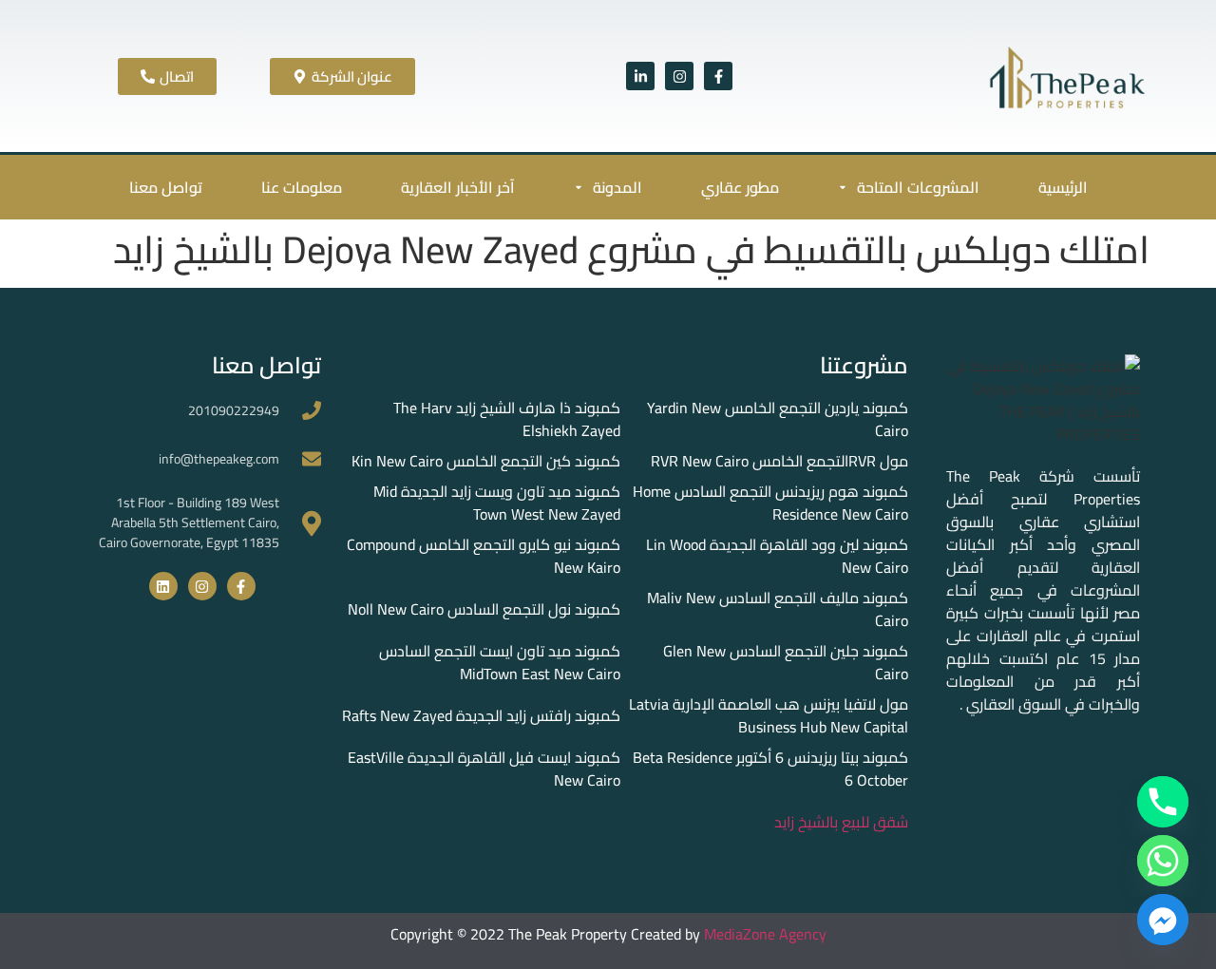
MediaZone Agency (765, 934)
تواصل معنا (165, 187)
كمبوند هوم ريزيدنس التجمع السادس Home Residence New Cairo (770, 502)
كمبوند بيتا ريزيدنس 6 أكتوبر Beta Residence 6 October (770, 768)
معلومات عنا (301, 187)
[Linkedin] (163, 586)
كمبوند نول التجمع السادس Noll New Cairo (484, 609)
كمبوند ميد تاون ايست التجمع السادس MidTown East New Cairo (499, 662)
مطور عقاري (740, 187)
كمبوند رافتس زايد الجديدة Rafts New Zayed (481, 715)
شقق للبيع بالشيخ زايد (841, 822)
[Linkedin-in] (640, 76)
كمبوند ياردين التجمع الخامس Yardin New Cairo (777, 419)
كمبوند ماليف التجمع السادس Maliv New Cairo (777, 609)
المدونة (617, 187)
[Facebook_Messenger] (1162, 919)
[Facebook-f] (718, 76)
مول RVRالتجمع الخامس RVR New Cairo (779, 460)
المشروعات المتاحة (918, 187)
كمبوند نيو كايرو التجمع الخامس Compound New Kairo (483, 555)
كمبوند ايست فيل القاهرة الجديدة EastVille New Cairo (484, 768)
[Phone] (1162, 801)
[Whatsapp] (1162, 860)
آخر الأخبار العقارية (458, 187)
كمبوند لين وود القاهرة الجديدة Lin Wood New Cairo (777, 555)
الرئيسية (1063, 187)
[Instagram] (679, 76)
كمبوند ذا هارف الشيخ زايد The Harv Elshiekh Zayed (506, 419)
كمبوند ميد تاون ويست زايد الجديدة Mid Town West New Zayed (496, 502)
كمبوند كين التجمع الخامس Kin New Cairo (486, 460)
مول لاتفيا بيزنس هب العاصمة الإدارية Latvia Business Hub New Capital (768, 715)
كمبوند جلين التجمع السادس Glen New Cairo (785, 662)
